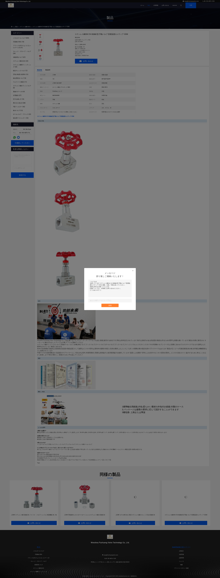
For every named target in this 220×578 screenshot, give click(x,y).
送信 (110, 305)
